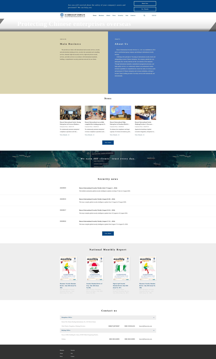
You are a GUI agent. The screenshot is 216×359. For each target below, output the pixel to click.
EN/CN (154, 15)
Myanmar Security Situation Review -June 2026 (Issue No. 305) (68, 285)
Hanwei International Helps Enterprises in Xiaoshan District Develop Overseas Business (119, 123)
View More (108, 233)
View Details (63, 135)
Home (95, 15)
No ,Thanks (145, 9)
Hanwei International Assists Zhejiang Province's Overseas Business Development (143, 123)
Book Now (145, 3)
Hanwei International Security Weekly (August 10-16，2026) (97, 210)
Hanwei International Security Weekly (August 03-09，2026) (97, 199)
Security (120, 15)
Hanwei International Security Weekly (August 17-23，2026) (97, 221)
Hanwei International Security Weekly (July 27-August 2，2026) (98, 188)
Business (101, 15)
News (114, 15)
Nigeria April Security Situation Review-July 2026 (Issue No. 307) (120, 285)
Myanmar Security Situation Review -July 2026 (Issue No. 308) (147, 285)
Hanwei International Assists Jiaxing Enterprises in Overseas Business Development (70, 123)
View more (108, 142)
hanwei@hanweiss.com (145, 326)
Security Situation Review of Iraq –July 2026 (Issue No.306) (94, 285)
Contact (133, 15)
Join (127, 15)
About (108, 15)
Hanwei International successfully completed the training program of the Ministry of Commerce (95, 123)
